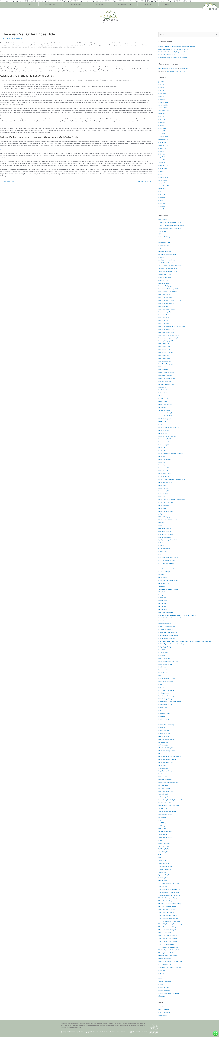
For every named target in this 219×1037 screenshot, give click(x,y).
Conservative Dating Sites (166, 413)
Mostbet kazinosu (163, 730)
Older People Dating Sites (166, 748)
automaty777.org (163, 280)
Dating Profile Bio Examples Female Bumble (171, 479)
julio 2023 (161, 82)
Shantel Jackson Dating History (167, 811)
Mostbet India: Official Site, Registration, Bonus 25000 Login (176, 46)
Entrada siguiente (144, 181)
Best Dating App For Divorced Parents (169, 300)
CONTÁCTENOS (148, 4)
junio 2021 (161, 154)
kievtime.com (162, 667)
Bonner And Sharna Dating (166, 384)
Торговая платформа (164, 982)
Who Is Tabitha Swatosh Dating (167, 941)
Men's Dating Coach (164, 713)
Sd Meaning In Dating (164, 797)
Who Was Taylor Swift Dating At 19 (168, 950)
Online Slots (162, 765)
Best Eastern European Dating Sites (169, 338)
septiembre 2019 (163, 186)
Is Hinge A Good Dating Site (166, 638)
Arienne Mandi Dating (165, 274)
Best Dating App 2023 (165, 297)
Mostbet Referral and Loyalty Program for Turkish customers (176, 52)
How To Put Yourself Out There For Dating (171, 618)
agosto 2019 (162, 188)
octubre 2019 (162, 183)
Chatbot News (162, 401)
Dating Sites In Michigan (165, 502)
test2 (160, 857)
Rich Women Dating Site (165, 791)
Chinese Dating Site (164, 410)
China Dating (162, 407)
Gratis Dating (162, 586)
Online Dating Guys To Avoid (167, 759)
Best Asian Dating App (165, 286)
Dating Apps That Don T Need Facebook (170, 453)
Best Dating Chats (163, 318)
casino (160, 395)
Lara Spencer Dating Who (166, 681)
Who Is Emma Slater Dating (166, 909)
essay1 (160, 525)
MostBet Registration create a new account (171, 55)
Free (159, 554)
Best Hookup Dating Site (165, 352)
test (159, 854)
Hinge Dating (162, 592)
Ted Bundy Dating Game (165, 849)
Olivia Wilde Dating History (166, 751)
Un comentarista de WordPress (167, 68)
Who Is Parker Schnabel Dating (167, 938)
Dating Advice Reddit (164, 439)
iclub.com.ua (162, 621)
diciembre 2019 (163, 177)
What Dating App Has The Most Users (169, 889)
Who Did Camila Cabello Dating (167, 906)
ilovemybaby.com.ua (164, 624)
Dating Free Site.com (164, 459)
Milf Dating (161, 716)
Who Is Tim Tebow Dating (166, 944)
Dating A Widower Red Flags (167, 436)
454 (159, 234)
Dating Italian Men (163, 470)
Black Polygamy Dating (165, 375)
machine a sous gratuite (165, 704)
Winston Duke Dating (164, 958)
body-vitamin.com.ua (164, 381)
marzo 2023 (162, 93)
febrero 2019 (162, 206)
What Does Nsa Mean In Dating (167, 898)
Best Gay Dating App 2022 (166, 341)
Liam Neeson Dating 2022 (166, 690)
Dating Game (162, 462)
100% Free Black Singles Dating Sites (169, 228)
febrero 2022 (162, 131)
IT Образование (163, 652)
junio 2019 (161, 194)
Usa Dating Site (163, 878)
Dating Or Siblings (163, 476)
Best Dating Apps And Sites (166, 309)
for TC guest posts (164, 549)
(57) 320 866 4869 (94, 1032)
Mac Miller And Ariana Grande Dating (169, 701)
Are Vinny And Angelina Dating (167, 268)
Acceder (160, 1007)
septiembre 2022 (163, 111)
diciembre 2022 (163, 102)
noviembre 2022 (163, 105)
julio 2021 (161, 151)
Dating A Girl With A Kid (165, 430)
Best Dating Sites (163, 323)
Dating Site (161, 496)
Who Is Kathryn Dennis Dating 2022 (169, 921)
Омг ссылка (162, 976)
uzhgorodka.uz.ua (163, 880)
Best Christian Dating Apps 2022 (168, 289)
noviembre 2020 (163, 165)
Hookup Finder (162, 603)
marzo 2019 (161, 203)
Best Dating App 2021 (164, 294)
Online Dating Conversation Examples (169, 756)
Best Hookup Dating (164, 349)
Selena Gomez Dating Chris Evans (168, 805)
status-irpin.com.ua (164, 843)
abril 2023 (161, 90)
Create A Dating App (164, 419)
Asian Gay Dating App (164, 277)
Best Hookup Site (163, 355)
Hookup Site (162, 606)
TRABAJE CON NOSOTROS (124, 4)
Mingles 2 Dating (163, 719)
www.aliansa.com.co (164, 964)
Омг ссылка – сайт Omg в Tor (176, 71)
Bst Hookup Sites (163, 390)
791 (159, 240)
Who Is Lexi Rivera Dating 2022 (167, 930)
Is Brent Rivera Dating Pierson (167, 632)
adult (159, 248)
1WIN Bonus (162, 231)
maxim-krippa (162, 707)
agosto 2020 (162, 171)
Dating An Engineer (164, 445)
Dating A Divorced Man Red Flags (168, 427)
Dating (160, 424)
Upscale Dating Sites (164, 875)
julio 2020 (161, 174)
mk (159, 722)
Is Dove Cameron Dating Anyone (168, 635)
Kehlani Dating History (165, 664)
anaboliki (161, 257)
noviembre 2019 (163, 180)
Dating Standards (163, 505)
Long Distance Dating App (166, 696)
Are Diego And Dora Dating (166, 260)
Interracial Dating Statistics (166, 626)
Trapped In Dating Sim (165, 869)
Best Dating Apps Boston (165, 312)
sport (160, 840)
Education (161, 523)
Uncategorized (162, 872)
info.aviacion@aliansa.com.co (139, 1032)
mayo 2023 (161, 87)
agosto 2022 (162, 113)
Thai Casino (162, 860)
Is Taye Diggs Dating (164, 647)
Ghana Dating (162, 577)
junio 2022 (161, 119)
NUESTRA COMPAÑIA (50, 4)
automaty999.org (163, 283)
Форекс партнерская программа (168, 993)
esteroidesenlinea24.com (166, 534)
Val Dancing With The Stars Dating (168, 883)
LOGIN (167, 4)
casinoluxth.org (163, 398)
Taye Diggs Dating (163, 846)
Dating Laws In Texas (164, 473)
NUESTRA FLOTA (100, 4)
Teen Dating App (163, 852)
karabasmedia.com (164, 658)
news (36, 45)
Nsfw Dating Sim (163, 745)
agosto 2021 (162, 148)
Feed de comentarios (164, 1012)
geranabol (161, 574)
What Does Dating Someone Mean (168, 892)
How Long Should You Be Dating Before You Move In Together (177, 615)
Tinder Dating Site (163, 863)
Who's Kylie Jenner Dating (166, 953)
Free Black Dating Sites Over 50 (168, 557)
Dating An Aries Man (164, 442)
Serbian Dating (162, 808)
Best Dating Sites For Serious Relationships (171, 326)
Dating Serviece (163, 488)
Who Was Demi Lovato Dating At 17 (168, 947)
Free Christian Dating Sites (166, 560)
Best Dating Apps (163, 306)
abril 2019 (161, 200)
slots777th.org (162, 823)
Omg (159, 753)
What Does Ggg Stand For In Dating (169, 895)
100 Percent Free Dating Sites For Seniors (171, 225)
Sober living (162, 828)
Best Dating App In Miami (166, 303)
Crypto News (162, 421)
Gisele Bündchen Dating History (168, 580)
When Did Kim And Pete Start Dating (169, 904)
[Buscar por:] (188, 34)
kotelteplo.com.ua (163, 673)
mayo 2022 (161, 122)
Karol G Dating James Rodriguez (168, 661)
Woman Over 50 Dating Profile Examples (170, 961)
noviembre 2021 (163, 139)
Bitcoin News (162, 367)
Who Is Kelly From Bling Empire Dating (170, 924)
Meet (160, 710)
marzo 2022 (162, 128)
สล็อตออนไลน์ (162, 996)
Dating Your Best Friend (165, 511)
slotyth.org (161, 826)
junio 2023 (161, 85)
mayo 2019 (161, 197)
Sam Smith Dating (163, 794)
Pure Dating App (163, 785)
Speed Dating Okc (163, 834)
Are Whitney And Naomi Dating (167, 271)
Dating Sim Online (163, 494)
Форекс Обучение (164, 990)
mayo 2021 (161, 157)
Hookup (160, 595)
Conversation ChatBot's (165, 416)
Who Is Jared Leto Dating (166, 912)
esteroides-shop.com (164, 531)
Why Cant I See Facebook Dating (168, 956)
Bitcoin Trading (163, 369)
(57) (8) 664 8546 (104, 1032)
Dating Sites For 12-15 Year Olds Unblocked (171, 499)
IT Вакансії (161, 650)
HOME (30, 4)
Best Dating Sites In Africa (166, 329)
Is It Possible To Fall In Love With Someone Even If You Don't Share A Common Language (185, 641)
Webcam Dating (163, 886)
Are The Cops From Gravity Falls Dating (170, 266)
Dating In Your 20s (164, 468)
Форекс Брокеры (163, 987)
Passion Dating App (164, 774)
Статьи (160, 979)
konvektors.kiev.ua (164, 670)
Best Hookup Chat (163, 343)
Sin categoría (6, 38)
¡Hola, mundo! (183, 68)
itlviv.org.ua (161, 655)
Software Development (165, 831)
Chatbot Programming (165, 404)
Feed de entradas (163, 1009)
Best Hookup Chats (164, 346)
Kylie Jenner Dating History (166, 678)
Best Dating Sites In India (166, 332)
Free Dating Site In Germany (167, 563)
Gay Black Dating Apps (165, 572)
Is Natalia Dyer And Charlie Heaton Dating (171, 644)
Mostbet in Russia (163, 727)
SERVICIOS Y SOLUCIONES (75, 4)
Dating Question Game (165, 482)
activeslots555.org (164, 242)
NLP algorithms (163, 742)
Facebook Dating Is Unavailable (167, 540)
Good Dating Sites (163, 583)
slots (159, 820)
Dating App (161, 447)
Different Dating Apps (165, 517)
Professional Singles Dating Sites (168, 782)
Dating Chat (162, 456)
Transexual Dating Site (165, 866)
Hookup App (162, 598)
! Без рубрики (162, 219)
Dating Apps (162, 450)
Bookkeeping (162, 387)
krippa (160, 676)
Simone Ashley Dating (165, 814)
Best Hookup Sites (164, 358)
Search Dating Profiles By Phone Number (170, 800)
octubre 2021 (162, 142)
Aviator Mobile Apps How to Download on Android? (173, 49)
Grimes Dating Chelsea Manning (168, 589)
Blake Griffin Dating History (166, 378)
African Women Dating (165, 251)
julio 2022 (161, 116)
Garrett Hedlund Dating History (167, 569)
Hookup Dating (162, 600)
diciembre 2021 (163, 137)
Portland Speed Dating (165, 779)
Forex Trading (162, 551)
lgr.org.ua (161, 687)
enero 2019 (161, 209)
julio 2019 (161, 191)
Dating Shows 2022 (164, 491)
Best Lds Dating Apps (164, 361)
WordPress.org (163, 1015)
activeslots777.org (163, 245)
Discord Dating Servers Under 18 (168, 520)
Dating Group (162, 465)
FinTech (160, 543)
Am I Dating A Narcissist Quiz (167, 254)
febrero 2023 (162, 96)
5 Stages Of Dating (164, 237)
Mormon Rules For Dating (166, 725)
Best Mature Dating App (165, 364)
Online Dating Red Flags (165, 762)
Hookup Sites (162, 609)
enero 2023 (162, 99)
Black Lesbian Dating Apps (166, 372)
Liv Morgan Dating (163, 693)
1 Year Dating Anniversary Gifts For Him (170, 222)
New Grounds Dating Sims (166, 739)
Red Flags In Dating (164, 788)
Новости (161, 973)
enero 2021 (161, 163)
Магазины (161, 970)
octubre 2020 (162, 168)
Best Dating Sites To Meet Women (168, 335)
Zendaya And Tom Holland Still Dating (169, 967)
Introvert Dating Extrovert (166, 629)
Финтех (160, 984)
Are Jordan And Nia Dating (166, 263)
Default (160, 514)
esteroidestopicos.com (165, 537)
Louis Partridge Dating (165, 699)
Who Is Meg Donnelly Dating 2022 (168, 935)
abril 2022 (161, 125)
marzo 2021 (161, 160)
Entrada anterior (8, 181)
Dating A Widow (163, 433)
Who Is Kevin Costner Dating (167, 927)
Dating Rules (162, 485)
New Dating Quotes (164, 736)
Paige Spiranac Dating (165, 771)
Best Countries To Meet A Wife (167, 292)
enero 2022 (161, 134)
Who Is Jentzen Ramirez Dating (167, 915)
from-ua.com (162, 566)
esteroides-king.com (164, 528)
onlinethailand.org (163, 768)
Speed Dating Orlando (165, 837)
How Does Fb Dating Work (166, 612)
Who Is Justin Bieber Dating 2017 (168, 918)
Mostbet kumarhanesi (165, 733)
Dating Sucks (162, 508)
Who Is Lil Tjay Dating (164, 932)
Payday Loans (162, 777)
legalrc (160, 684)
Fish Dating (161, 546)
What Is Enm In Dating (165, 901)
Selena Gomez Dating (165, 803)
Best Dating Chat (163, 315)
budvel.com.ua (162, 393)
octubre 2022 (162, 108)
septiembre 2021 (163, 145)
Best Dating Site (163, 320)
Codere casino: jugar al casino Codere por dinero (173, 58)
